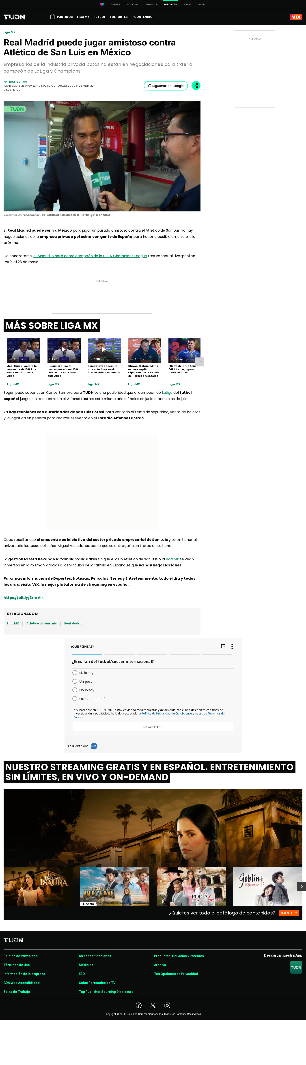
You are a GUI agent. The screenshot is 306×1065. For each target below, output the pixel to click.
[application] (102, 156)
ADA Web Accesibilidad (22, 983)
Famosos (151, 4)
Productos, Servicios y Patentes (179, 956)
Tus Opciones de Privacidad (176, 974)
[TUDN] (15, 17)
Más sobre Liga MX (51, 325)
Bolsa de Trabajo (17, 992)
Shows (115, 4)
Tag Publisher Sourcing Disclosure (106, 992)
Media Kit (86, 965)
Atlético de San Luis (41, 623)
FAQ (82, 974)
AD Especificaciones (95, 956)
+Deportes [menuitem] (119, 17)
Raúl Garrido (18, 82)
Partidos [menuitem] (65, 17)
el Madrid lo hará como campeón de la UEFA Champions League (90, 255)
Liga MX (9, 32)
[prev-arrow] (1, 886)
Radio (187, 4)
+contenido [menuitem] (142, 17)
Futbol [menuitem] (100, 17)
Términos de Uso (17, 965)
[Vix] (296, 17)
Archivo (160, 965)
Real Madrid (73, 623)
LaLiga (167, 392)
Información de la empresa (24, 974)
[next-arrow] (199, 361)
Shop (201, 4)
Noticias (132, 4)
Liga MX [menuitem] (83, 17)
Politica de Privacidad (21, 956)
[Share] (196, 85)
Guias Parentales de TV (97, 983)
